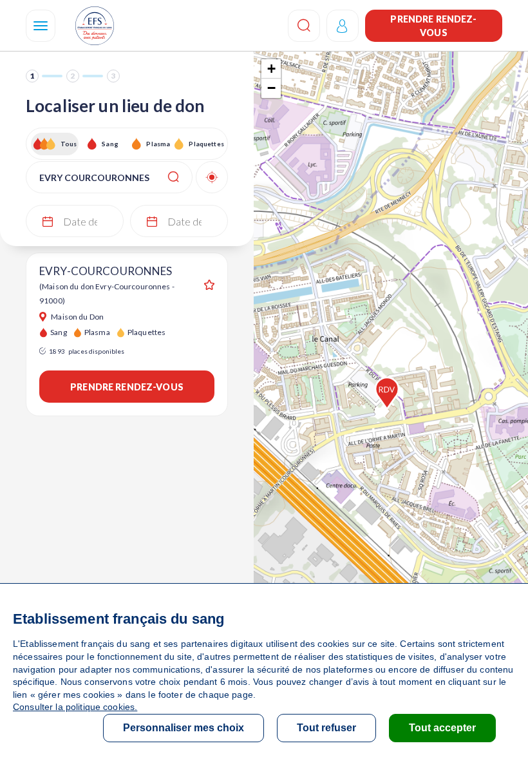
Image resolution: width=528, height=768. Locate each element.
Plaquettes (206, 144)
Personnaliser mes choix (183, 727)
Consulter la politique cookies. (75, 707)
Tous (69, 144)
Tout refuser (326, 727)
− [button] (271, 88)
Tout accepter (442, 727)
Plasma (158, 144)
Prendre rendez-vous (433, 26)
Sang (110, 144)
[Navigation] (40, 26)
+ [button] (271, 69)
